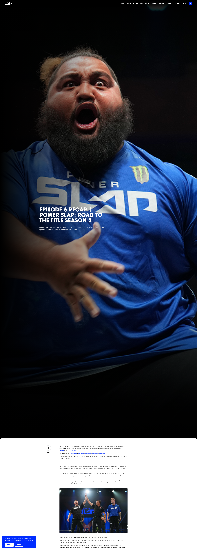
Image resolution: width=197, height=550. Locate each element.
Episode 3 (88, 453)
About (123, 3)
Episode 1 (74, 453)
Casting (178, 3)
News (141, 3)
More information (28, 540)
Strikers (147, 3)
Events (154, 3)
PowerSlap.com (71, 450)
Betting (135, 3)
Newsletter (170, 3)
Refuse (19, 545)
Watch (129, 3)
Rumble (61, 450)
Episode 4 (95, 453)
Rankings (161, 3)
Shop (184, 3)
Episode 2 (81, 453)
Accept (9, 545)
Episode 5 (102, 453)
